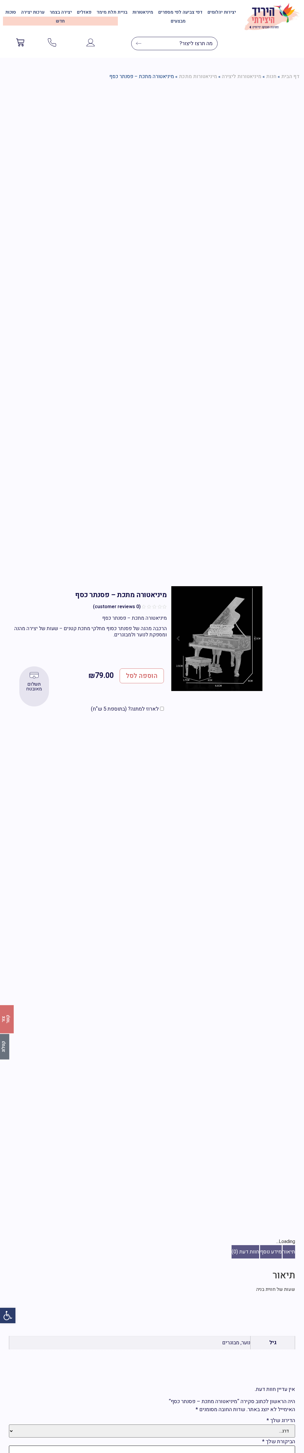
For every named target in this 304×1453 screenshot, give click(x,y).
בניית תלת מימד (111, 12)
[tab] (289, 1251)
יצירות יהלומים (222, 12)
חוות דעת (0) (245, 1252)
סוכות (10, 12)
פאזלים (84, 12)
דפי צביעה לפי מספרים (180, 12)
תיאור (289, 1252)
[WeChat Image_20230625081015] (216, 638)
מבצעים (178, 21)
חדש (60, 21)
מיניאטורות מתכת (198, 76)
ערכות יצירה (33, 12)
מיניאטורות (142, 12)
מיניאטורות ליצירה (241, 76)
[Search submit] (136, 43)
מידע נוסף (271, 1252)
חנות (271, 76)
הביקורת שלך (278, 1441)
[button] (7, 1315)
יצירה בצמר (61, 12)
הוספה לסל (142, 676)
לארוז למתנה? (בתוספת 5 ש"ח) (125, 709)
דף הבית (290, 76)
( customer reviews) (117, 606)
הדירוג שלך (281, 1420)
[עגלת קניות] (20, 43)
